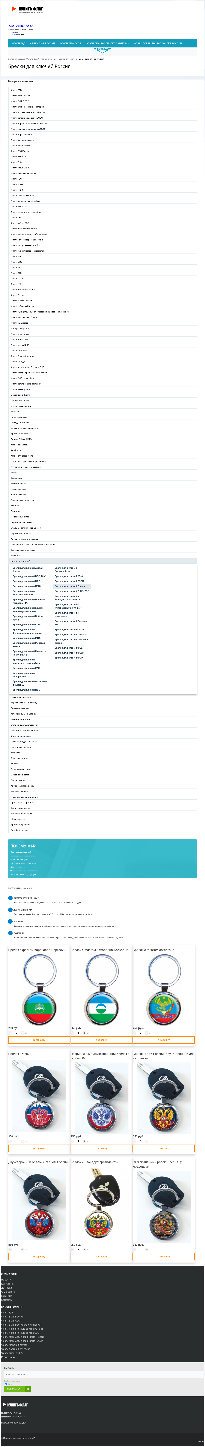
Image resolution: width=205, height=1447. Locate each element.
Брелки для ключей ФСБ (69, 647)
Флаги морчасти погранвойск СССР (28, 128)
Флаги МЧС (16, 256)
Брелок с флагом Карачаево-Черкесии (36, 949)
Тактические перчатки (21, 813)
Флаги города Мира (20, 339)
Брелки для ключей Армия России (27, 569)
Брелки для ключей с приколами (67, 614)
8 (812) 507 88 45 (21, 26)
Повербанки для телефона (24, 741)
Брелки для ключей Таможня (71, 634)
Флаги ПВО (16, 217)
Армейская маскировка (22, 785)
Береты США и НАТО (21, 439)
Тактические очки (19, 791)
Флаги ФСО (16, 272)
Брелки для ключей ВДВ (26, 581)
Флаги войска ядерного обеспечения (29, 234)
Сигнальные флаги (20, 389)
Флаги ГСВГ (17, 283)
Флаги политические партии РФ (26, 383)
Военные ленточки (20, 708)
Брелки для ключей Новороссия (23, 674)
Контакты (6, 1299)
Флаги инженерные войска (24, 228)
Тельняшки (16, 477)
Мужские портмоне (20, 719)
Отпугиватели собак (21, 769)
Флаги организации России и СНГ (27, 366)
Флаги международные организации (29, 372)
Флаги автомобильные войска (25, 200)
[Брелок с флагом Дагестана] (164, 990)
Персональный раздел (13, 1422)
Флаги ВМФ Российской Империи (27, 106)
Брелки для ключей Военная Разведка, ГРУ (28, 601)
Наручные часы (18, 488)
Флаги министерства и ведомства (27, 250)
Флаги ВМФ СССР (20, 101)
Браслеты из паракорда (22, 802)
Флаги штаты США (20, 344)
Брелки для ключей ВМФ (26, 586)
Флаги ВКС (16, 162)
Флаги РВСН (17, 178)
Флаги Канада (18, 361)
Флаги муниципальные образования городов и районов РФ (40, 311)
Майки (14, 472)
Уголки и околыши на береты (25, 427)
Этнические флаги (20, 400)
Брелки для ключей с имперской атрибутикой (68, 606)
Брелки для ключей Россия (70, 586)
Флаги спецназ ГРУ (20, 145)
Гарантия (6, 1295)
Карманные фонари (21, 746)
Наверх (200, 1441)
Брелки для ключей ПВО (26, 689)
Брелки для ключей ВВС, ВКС (29, 576)
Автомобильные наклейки (23, 713)
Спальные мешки (19, 757)
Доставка (6, 1287)
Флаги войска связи (20, 206)
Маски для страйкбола (22, 455)
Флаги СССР (17, 278)
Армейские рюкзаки (20, 824)
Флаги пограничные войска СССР (27, 117)
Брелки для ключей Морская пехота (28, 644)
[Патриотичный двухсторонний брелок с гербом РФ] (102, 1098)
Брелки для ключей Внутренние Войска (23, 592)
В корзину (39, 1040)
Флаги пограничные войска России (28, 112)
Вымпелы (15, 505)
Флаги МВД (16, 261)
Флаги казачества (19, 322)
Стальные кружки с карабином (26, 527)
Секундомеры (18, 780)
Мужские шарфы (19, 483)
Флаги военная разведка (23, 139)
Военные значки (19, 416)
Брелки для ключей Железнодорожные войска (27, 631)
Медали (15, 411)
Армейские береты (20, 433)
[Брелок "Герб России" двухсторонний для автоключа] (164, 1098)
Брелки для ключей (20, 560)
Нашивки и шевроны (21, 697)
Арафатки (16, 450)
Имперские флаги (20, 328)
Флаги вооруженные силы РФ (25, 245)
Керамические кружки (21, 522)
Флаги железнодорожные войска (27, 239)
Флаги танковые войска (22, 195)
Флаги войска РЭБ (20, 222)
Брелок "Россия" (20, 1053)
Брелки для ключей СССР (69, 629)
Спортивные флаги (20, 394)
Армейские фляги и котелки (24, 538)
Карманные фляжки (21, 533)
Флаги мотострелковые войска (26, 211)
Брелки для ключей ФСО (69, 657)
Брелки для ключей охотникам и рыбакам (29, 683)
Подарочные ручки (20, 516)
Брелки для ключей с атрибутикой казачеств (67, 597)
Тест (10, 1384)
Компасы (15, 752)
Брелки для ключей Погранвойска (66, 569)
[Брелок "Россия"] (39, 1096)
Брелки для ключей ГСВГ (26, 624)
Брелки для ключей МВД (26, 638)
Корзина (14, 32)
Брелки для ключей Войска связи (27, 617)
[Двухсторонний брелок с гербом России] (39, 1204)
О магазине (8, 1291)
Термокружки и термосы (23, 549)
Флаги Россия (17, 294)
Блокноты (15, 511)
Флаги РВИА (17, 184)
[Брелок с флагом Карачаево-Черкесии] (39, 990)
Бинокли (15, 763)
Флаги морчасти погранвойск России (29, 123)
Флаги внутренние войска (23, 173)
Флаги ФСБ (16, 267)
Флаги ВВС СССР (19, 156)
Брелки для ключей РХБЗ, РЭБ (72, 591)
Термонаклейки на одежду (24, 702)
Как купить (7, 1283)
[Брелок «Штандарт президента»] (102, 1204)
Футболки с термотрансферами (26, 466)
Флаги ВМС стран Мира (22, 378)
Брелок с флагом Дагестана (153, 949)
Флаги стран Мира (20, 333)
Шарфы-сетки (18, 818)
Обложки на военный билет (24, 730)
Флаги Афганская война (23, 289)
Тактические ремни (20, 807)
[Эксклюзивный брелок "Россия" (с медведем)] (164, 1206)
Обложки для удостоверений (25, 724)
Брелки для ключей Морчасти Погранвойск (29, 653)
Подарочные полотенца (23, 499)
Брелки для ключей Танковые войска (71, 641)
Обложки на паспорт (21, 735)
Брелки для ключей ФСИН (69, 652)
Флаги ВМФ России (20, 95)
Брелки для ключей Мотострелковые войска (26, 661)
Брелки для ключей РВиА (69, 576)
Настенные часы (19, 494)
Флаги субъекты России (22, 306)
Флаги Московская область (24, 317)
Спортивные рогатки (21, 774)
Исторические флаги (21, 405)
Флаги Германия (19, 350)
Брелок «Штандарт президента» (95, 1162)
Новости (6, 1279)
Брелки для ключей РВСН (69, 581)
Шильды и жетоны (20, 422)
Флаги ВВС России (20, 150)
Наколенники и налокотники (25, 796)
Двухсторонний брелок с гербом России (38, 1162)
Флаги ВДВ (16, 89)
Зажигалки (16, 555)
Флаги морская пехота (22, 134)
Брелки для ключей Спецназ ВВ (71, 622)
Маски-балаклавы (20, 444)
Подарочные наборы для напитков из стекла (33, 544)
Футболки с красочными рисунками (28, 461)
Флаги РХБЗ (17, 189)
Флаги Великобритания (22, 355)
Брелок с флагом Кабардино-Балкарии (99, 949)
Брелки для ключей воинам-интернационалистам (28, 609)
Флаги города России (21, 300)
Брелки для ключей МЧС (26, 668)
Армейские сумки (19, 829)
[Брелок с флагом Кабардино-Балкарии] (102, 990)
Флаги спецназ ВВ (20, 167)
